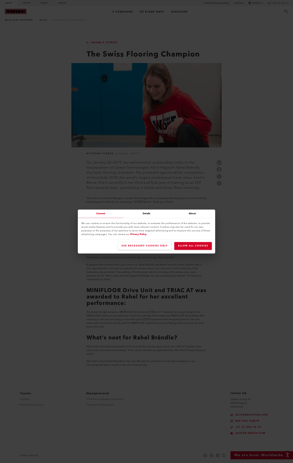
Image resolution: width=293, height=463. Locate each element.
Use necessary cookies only (144, 246)
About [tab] (192, 214)
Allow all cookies (193, 246)
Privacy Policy (138, 234)
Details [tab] (146, 214)
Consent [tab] (100, 214)
